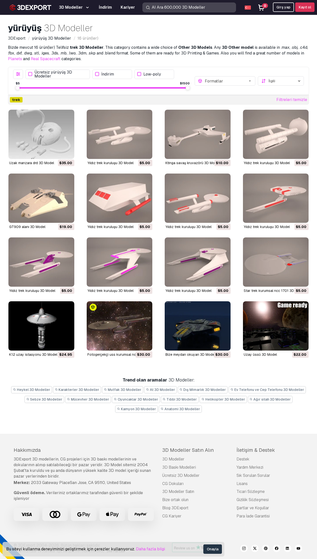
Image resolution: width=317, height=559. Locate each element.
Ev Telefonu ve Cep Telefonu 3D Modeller (269, 389)
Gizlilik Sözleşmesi (253, 499)
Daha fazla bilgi (150, 549)
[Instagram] (244, 549)
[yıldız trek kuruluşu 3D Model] (120, 134)
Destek (243, 459)
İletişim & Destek (256, 450)
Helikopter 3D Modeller (225, 399)
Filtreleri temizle (291, 99)
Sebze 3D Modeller (45, 399)
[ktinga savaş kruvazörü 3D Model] (198, 134)
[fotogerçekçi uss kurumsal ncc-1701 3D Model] (120, 326)
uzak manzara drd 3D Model (31, 163)
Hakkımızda (27, 450)
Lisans (242, 483)
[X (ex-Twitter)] (255, 549)
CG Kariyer (172, 516)
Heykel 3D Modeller (33, 389)
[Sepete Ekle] (57, 152)
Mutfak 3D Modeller (124, 389)
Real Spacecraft (45, 58)
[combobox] (228, 81)
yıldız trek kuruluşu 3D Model (110, 163)
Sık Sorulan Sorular (253, 475)
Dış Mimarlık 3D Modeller (204, 389)
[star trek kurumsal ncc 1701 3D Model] (276, 262)
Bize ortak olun (175, 499)
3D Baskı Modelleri (179, 467)
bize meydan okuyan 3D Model (190, 354)
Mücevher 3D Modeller (89, 399)
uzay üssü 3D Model (260, 354)
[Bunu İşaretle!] (67, 152)
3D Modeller (173, 459)
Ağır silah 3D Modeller (272, 399)
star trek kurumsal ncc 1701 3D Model (274, 290)
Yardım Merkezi (250, 467)
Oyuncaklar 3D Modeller (137, 399)
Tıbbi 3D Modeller (181, 399)
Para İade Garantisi (253, 516)
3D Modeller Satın (178, 491)
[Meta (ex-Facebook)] (277, 549)
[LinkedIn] (287, 549)
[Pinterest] (266, 549)
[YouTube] (298, 549)
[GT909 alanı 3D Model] (41, 198)
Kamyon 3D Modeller (138, 409)
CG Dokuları (173, 483)
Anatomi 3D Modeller (182, 409)
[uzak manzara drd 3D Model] (41, 134)
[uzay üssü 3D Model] (276, 326)
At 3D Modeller (162, 389)
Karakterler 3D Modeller (78, 389)
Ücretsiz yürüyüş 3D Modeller (53, 74)
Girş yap (283, 7)
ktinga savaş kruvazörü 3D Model (192, 163)
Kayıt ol (305, 7)
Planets (15, 58)
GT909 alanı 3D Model (27, 227)
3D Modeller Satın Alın (188, 450)
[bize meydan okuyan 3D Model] (198, 326)
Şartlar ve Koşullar (253, 507)
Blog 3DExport (175, 507)
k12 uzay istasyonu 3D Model (33, 354)
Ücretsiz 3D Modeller (181, 475)
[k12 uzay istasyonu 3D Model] (41, 326)
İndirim (107, 74)
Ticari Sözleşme (251, 491)
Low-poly (152, 74)
